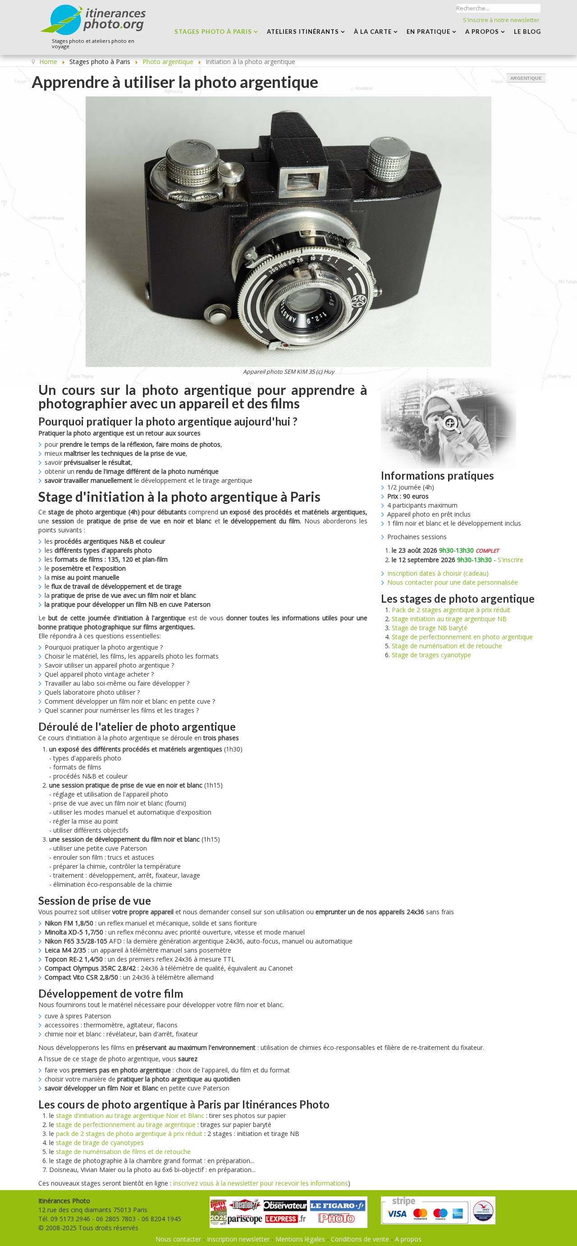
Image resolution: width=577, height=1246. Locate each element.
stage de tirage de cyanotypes (100, 1142)
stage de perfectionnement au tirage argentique (126, 1124)
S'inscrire (510, 559)
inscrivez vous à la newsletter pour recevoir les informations (260, 1183)
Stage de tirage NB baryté (429, 627)
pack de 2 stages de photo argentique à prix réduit (129, 1133)
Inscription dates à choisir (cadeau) (438, 573)
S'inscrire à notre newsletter (501, 20)
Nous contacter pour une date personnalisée (452, 582)
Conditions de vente (360, 1239)
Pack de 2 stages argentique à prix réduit (451, 609)
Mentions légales (300, 1239)
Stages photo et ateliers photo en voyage (93, 44)
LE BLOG (527, 31)
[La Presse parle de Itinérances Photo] (288, 1208)
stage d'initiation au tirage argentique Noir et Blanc (130, 1115)
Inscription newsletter (238, 1239)
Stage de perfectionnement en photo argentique (462, 636)
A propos (408, 1239)
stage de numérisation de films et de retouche (123, 1151)
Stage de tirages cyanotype (431, 654)
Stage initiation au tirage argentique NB (449, 618)
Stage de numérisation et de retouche (447, 645)
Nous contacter (178, 1239)
